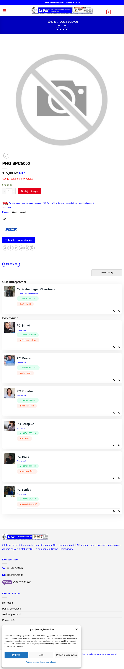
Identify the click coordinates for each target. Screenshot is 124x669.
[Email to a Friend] (21, 247)
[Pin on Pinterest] (26, 247)
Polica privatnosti (11, 608)
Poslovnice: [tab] (11, 264)
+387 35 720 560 (14, 568)
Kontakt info (8, 620)
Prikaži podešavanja (67, 655)
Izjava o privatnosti (48, 662)
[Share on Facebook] (10, 247)
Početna (51, 21)
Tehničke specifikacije (18, 240)
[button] (76, 629)
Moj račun (7, 603)
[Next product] (59, 27)
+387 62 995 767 (22, 582)
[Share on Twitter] (15, 247)
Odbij (41, 655)
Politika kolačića (32, 662)
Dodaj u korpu (29, 191)
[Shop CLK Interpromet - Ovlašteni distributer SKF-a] (62, 10)
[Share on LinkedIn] (32, 247)
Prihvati (16, 655)
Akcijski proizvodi (11, 614)
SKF (4, 219)
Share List (106, 272)
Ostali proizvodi (69, 21)
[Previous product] (65, 27)
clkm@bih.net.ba (14, 575)
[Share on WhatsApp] (5, 247)
